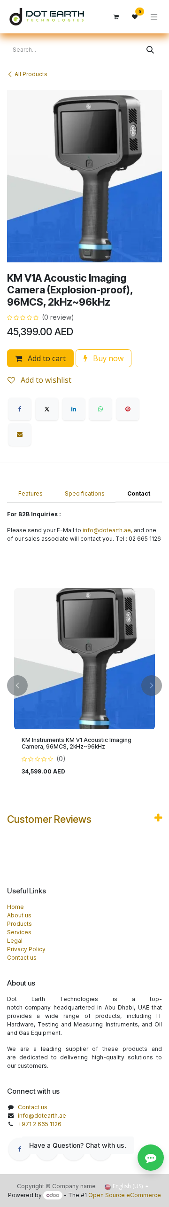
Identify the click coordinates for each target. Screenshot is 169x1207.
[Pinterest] (127, 409)
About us (19, 915)
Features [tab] (30, 493)
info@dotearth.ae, (107, 530)
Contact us (22, 957)
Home (15, 906)
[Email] (19, 434)
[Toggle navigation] (154, 16)
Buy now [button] (107, 358)
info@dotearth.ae (42, 1115)
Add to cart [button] (46, 358)
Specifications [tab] (85, 493)
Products (19, 923)
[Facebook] (19, 409)
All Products (31, 74)
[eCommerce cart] (115, 16)
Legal (15, 940)
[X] (47, 409)
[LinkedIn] (73, 409)
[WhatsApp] (100, 409)
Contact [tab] (138, 493)
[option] (84, 686)
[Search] (150, 50)
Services (19, 932)
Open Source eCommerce (124, 1195)
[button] (17, 686)
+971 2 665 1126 (39, 1124)
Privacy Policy (26, 949)
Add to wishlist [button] (45, 380)
